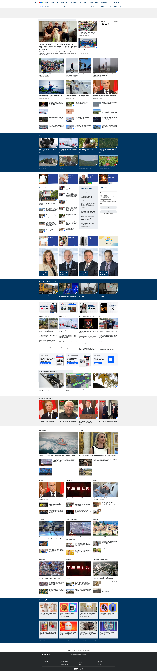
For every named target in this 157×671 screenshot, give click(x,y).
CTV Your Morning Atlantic (107, 6)
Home (52, 2)
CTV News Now (103, 2)
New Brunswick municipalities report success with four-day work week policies (48, 203)
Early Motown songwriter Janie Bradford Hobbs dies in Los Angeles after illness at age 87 (83, 544)
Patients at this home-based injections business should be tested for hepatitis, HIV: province (109, 503)
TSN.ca (80, 664)
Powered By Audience (108, 213)
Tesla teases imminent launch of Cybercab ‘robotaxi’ (76, 498)
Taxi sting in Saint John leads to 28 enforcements (47, 167)
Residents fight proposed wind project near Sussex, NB (86, 167)
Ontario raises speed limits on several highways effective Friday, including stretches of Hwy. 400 (82, 583)
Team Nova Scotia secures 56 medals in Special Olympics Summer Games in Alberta (87, 51)
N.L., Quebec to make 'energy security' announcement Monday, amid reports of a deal (108, 342)
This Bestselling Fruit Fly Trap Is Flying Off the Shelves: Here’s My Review (48, 633)
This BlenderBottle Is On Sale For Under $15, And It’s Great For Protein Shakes (108, 633)
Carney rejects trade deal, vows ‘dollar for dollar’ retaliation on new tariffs (78, 74)
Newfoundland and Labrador (93, 6)
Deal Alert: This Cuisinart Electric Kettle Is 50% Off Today (48, 614)
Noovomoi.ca (100, 662)
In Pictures (74, 2)
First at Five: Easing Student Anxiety (48, 295)
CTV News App (86, 650)
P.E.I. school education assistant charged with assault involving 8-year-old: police (56, 103)
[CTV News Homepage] (43, 2)
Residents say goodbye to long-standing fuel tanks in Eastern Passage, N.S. (52, 209)
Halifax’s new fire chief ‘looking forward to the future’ (71, 188)
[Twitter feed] (42, 654)
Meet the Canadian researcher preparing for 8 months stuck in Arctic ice (57, 455)
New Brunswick (72, 6)
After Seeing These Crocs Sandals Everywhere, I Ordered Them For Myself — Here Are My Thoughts (88, 634)
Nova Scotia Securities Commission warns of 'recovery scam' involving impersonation (56, 118)
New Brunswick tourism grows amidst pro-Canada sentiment (72, 202)
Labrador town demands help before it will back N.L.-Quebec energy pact (108, 331)
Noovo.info (100, 661)
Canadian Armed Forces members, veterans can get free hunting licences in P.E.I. (88, 343)
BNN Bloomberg (82, 662)
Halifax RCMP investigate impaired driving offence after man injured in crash (109, 126)
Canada (62, 2)
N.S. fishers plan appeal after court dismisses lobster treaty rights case (56, 126)
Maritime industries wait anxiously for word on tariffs (68, 150)
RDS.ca (99, 664)
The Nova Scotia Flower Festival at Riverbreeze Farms (107, 167)
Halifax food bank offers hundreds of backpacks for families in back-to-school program (71, 209)
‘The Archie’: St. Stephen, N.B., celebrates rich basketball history (51, 230)
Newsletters (80, 650)
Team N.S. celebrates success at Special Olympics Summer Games (67, 295)
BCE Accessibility (45, 661)
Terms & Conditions (64, 662)
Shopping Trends (93, 2)
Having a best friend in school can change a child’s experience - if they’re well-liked (109, 542)
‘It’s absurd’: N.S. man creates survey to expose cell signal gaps (71, 215)
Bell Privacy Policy (64, 661)
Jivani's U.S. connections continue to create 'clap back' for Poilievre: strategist (56, 511)
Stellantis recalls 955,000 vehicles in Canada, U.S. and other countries (83, 590)
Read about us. (96, 640)
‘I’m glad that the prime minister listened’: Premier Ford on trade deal (68, 420)
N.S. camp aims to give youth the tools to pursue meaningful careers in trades (71, 223)
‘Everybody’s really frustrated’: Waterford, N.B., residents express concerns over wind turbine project (109, 111)
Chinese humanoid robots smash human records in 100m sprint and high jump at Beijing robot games (51, 537)
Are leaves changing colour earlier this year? (103, 389)
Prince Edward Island (81, 6)
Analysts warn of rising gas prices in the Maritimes (48, 150)
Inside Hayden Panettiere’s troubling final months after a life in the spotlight (83, 551)
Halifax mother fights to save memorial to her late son (86, 150)
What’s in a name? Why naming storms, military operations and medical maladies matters (104, 577)
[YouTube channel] (47, 654)
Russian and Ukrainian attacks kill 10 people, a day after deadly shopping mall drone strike (105, 460)
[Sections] (35, 2)
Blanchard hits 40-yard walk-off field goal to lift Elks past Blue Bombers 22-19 (56, 590)
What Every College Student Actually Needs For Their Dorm (107, 614)
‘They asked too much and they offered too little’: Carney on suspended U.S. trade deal (87, 421)
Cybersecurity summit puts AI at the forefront (108, 295)
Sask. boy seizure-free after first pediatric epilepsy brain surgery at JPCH (105, 498)
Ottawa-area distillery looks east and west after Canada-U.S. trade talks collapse (82, 504)
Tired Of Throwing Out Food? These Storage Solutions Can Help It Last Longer (67, 615)
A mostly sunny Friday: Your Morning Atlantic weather (77, 389)
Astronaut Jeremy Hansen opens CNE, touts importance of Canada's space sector (56, 550)
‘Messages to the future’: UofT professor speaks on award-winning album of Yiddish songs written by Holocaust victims (64, 460)
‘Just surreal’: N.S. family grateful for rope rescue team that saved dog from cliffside (58, 47)
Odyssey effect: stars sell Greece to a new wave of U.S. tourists (105, 537)
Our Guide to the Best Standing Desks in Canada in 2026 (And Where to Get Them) (87, 615)
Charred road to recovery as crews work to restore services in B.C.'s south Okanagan (109, 590)
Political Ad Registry (64, 664)
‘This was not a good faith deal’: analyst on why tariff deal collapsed (108, 420)
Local (57, 2)
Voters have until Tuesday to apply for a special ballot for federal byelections (56, 504)
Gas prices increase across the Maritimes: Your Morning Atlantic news (50, 389)
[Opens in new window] (48, 179)
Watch (67, 2)
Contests (58, 6)
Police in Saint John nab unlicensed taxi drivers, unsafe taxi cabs (83, 126)
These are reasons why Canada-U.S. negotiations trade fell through (48, 420)
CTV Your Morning (83, 2)
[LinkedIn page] (50, 654)
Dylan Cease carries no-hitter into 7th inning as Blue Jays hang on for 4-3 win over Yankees (50, 577)
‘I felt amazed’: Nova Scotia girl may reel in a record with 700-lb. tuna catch (103, 74)
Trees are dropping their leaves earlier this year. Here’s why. (47, 331)
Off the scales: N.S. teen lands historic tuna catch (88, 295)
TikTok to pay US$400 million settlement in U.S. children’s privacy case (83, 511)
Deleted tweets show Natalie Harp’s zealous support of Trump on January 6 (97, 455)
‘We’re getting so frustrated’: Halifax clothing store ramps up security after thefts (71, 230)
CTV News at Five (118, 6)
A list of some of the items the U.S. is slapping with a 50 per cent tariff (87, 33)
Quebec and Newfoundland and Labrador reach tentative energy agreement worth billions (108, 336)
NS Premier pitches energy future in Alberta (68, 167)
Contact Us (74, 650)
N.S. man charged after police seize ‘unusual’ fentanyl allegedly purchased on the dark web (109, 118)
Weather (53, 6)
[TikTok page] (45, 654)
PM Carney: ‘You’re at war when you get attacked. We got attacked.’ (51, 498)
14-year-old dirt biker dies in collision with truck (108, 150)
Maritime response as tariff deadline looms (68, 331)
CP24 (80, 661)
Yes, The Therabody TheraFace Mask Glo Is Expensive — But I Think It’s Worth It (68, 633)
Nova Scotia (64, 6)
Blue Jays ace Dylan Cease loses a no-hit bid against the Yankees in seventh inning (56, 583)
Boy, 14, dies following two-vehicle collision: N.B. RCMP (82, 118)
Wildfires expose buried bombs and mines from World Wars (56, 543)
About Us (69, 650)
